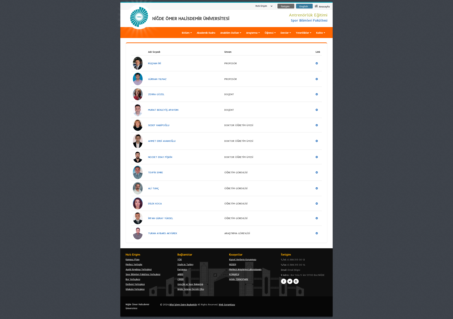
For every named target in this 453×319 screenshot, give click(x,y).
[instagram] (296, 281)
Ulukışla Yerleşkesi (135, 289)
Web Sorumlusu (227, 304)
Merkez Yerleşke (134, 264)
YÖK (179, 259)
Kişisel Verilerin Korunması (242, 259)
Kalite (320, 32)
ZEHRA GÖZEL (156, 94)
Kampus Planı (132, 259)
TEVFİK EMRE (155, 172)
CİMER (180, 279)
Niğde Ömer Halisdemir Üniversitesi (137, 306)
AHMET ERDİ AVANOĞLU (162, 141)
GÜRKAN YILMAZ (157, 79)
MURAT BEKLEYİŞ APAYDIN (163, 109)
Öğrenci (269, 32)
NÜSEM (232, 264)
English (304, 6)
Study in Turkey (185, 264)
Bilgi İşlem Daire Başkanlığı (183, 304)
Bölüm (186, 32)
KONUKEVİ (234, 274)
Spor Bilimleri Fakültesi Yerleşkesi (143, 274)
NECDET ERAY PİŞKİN (160, 157)
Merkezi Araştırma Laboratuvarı (245, 269)
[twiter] (290, 281)
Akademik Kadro (206, 32)
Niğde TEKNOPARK (238, 279)
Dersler (285, 32)
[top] (447, 315)
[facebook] (283, 281)
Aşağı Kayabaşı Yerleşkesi (139, 269)
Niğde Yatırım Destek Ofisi (190, 289)
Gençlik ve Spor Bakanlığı (190, 284)
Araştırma (252, 32)
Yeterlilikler (303, 32)
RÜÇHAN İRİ (154, 63)
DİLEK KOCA (155, 203)
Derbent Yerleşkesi (135, 284)
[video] (139, 37)
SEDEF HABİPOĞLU (158, 125)
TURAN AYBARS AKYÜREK (162, 233)
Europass (182, 269)
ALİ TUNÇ (153, 188)
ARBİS (180, 274)
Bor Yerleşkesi (133, 279)
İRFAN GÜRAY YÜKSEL (160, 218)
